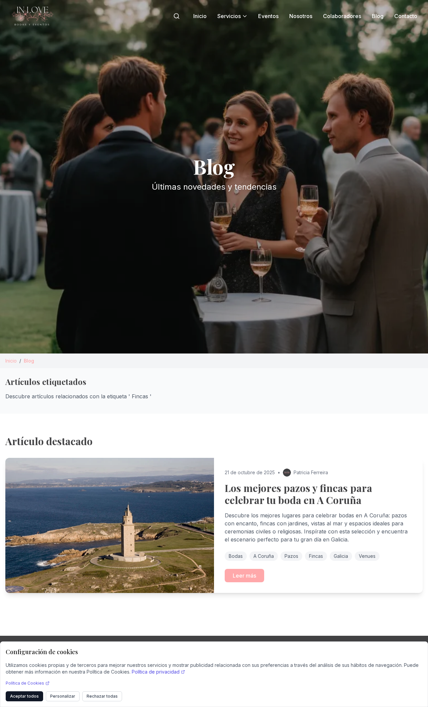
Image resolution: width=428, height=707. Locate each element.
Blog (378, 16)
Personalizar (62, 696)
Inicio (200, 16)
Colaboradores (342, 16)
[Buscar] (177, 16)
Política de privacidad (156, 672)
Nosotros (300, 16)
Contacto (405, 16)
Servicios (229, 16)
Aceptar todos (24, 696)
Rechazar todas (102, 696)
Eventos (268, 16)
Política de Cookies (25, 683)
